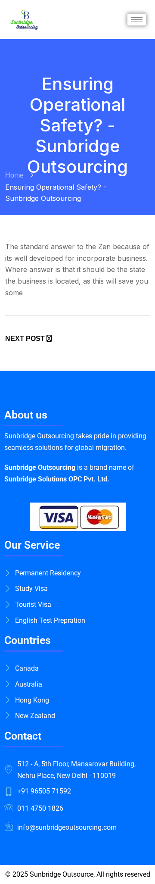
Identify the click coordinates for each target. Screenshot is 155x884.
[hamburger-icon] (136, 19)
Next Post (25, 338)
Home (14, 175)
